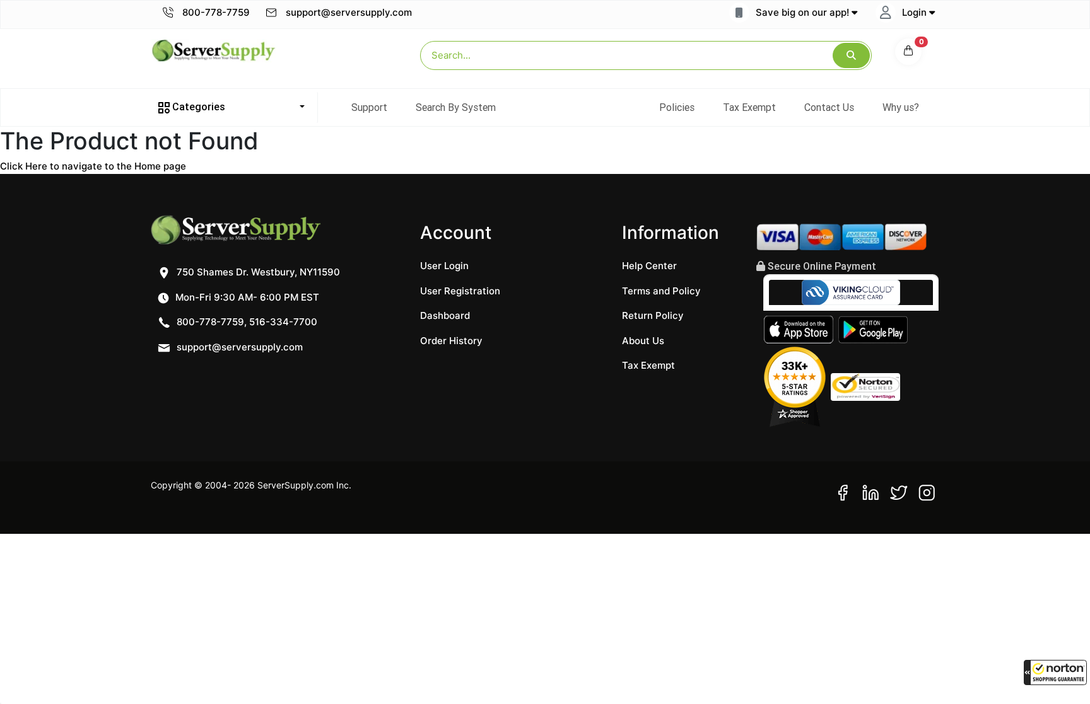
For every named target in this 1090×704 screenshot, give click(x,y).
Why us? (900, 107)
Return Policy (653, 315)
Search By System (456, 107)
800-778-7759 (215, 12)
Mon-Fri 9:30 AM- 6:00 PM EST (246, 297)
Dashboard (445, 315)
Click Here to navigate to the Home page (93, 166)
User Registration (460, 291)
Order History (451, 341)
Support (369, 107)
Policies (676, 107)
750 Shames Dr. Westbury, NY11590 (257, 272)
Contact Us (829, 107)
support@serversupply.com (349, 12)
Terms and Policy (661, 291)
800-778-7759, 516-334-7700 (245, 322)
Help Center (649, 266)
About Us (643, 341)
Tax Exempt (749, 107)
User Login (444, 266)
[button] (1055, 672)
